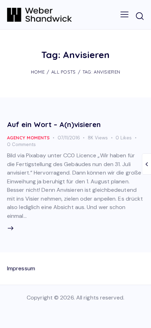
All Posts (63, 72)
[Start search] (139, 16)
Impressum (21, 268)
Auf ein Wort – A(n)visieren (54, 124)
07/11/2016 (69, 138)
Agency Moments (28, 137)
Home (38, 72)
